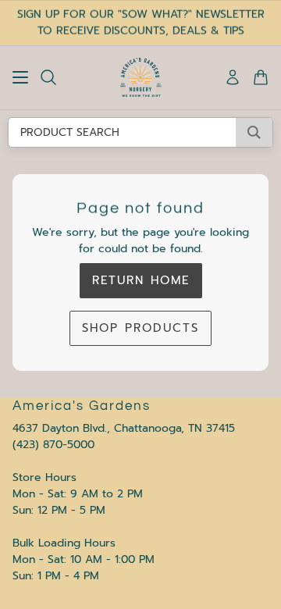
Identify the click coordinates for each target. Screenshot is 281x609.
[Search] (48, 77)
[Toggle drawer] (20, 77)
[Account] (232, 77)
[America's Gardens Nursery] (141, 77)
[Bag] (261, 77)
